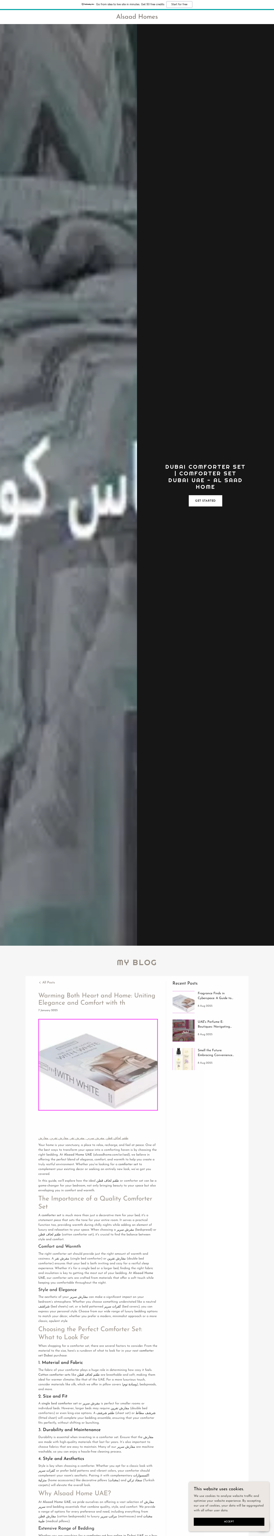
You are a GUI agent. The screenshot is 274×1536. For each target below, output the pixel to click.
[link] (137, 17)
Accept (229, 1521)
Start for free (179, 4)
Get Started (205, 500)
